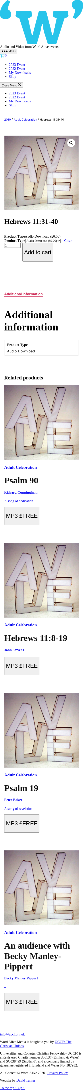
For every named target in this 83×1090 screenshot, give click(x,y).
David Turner (25, 1080)
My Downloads (20, 72)
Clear (68, 240)
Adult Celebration (25, 119)
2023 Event (17, 64)
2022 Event (17, 68)
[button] (71, 143)
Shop (12, 76)
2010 (7, 119)
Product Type (14, 240)
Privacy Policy (57, 1073)
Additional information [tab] (23, 294)
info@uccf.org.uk (12, 1034)
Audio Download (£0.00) (42, 236)
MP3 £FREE (22, 516)
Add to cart (37, 252)
